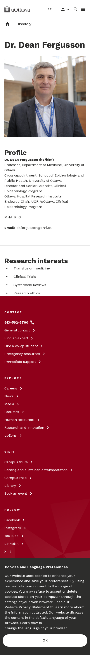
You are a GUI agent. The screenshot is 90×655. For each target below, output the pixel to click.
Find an (16, 338)
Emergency (22, 354)
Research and (24, 427)
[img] (17, 9)
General (17, 330)
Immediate (20, 362)
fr (50, 9)
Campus (16, 462)
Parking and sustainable (35, 470)
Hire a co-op (21, 346)
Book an (15, 493)
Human (19, 420)
